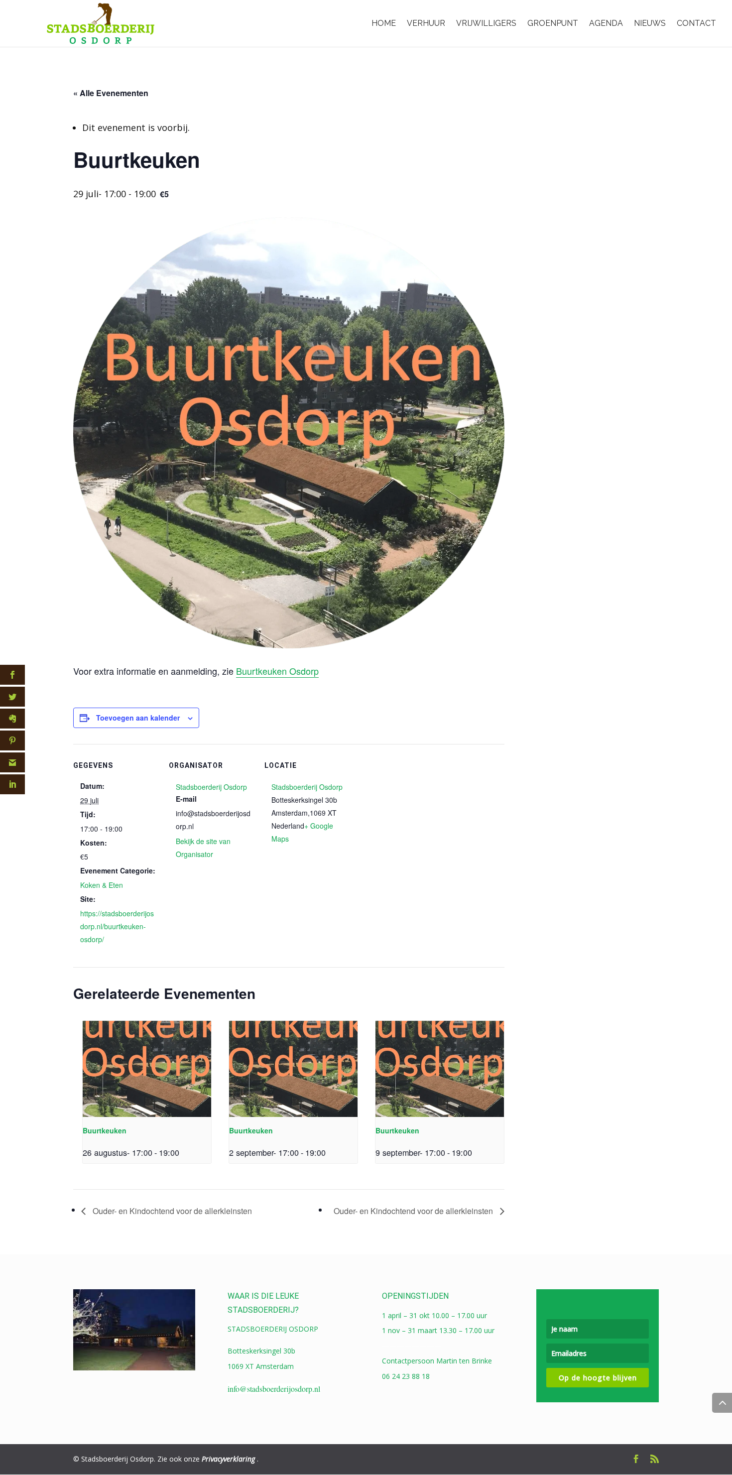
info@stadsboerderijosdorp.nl (274, 1388)
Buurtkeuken (104, 1130)
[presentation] (147, 1069)
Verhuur (426, 23)
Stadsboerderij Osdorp (211, 787)
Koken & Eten (101, 885)
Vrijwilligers (486, 23)
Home (383, 23)
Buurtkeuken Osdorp (277, 670)
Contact (696, 23)
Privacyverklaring (228, 1459)
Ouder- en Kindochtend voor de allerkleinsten (171, 1211)
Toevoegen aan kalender (138, 718)
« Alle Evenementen (110, 93)
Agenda (606, 23)
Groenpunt (552, 23)
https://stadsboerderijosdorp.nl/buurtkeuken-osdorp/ (117, 926)
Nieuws (650, 23)
